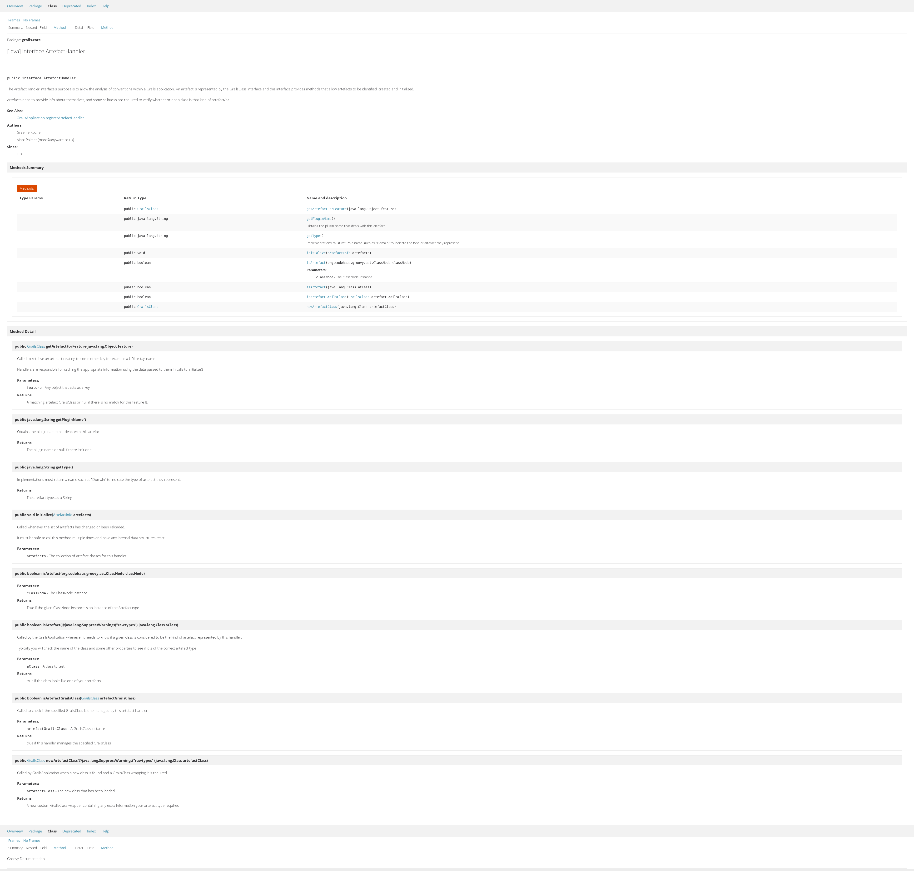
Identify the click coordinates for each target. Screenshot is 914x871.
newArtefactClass (322, 307)
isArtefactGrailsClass (327, 297)
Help (105, 6)
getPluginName (319, 219)
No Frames (31, 20)
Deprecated (71, 6)
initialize (316, 253)
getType (313, 236)
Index (91, 6)
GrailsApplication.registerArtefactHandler (50, 117)
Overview (15, 6)
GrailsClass (147, 209)
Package (35, 6)
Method (60, 27)
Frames (14, 20)
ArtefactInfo (339, 253)
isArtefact (316, 263)
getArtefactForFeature (327, 209)
